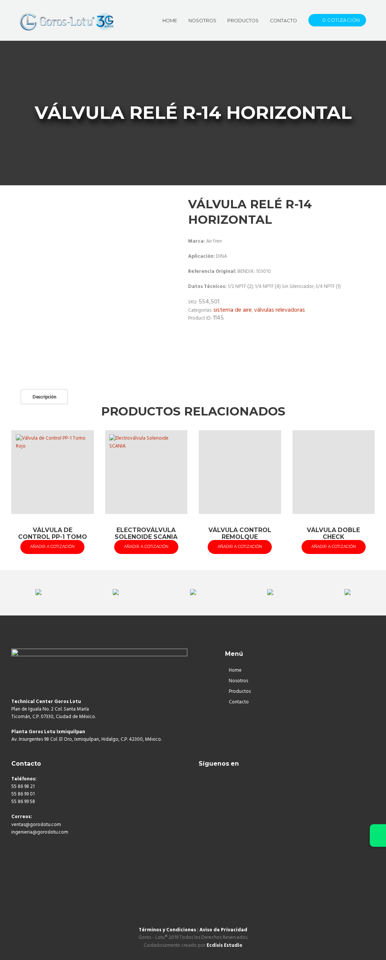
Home (235, 670)
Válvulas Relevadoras (279, 310)
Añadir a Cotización (52, 546)
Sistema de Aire (232, 310)
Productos (240, 691)
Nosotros (238, 681)
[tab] (44, 397)
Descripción (44, 397)
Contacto (239, 702)
